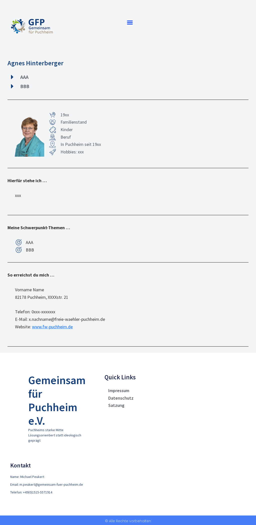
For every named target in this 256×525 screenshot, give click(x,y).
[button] (130, 22)
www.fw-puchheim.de (52, 327)
